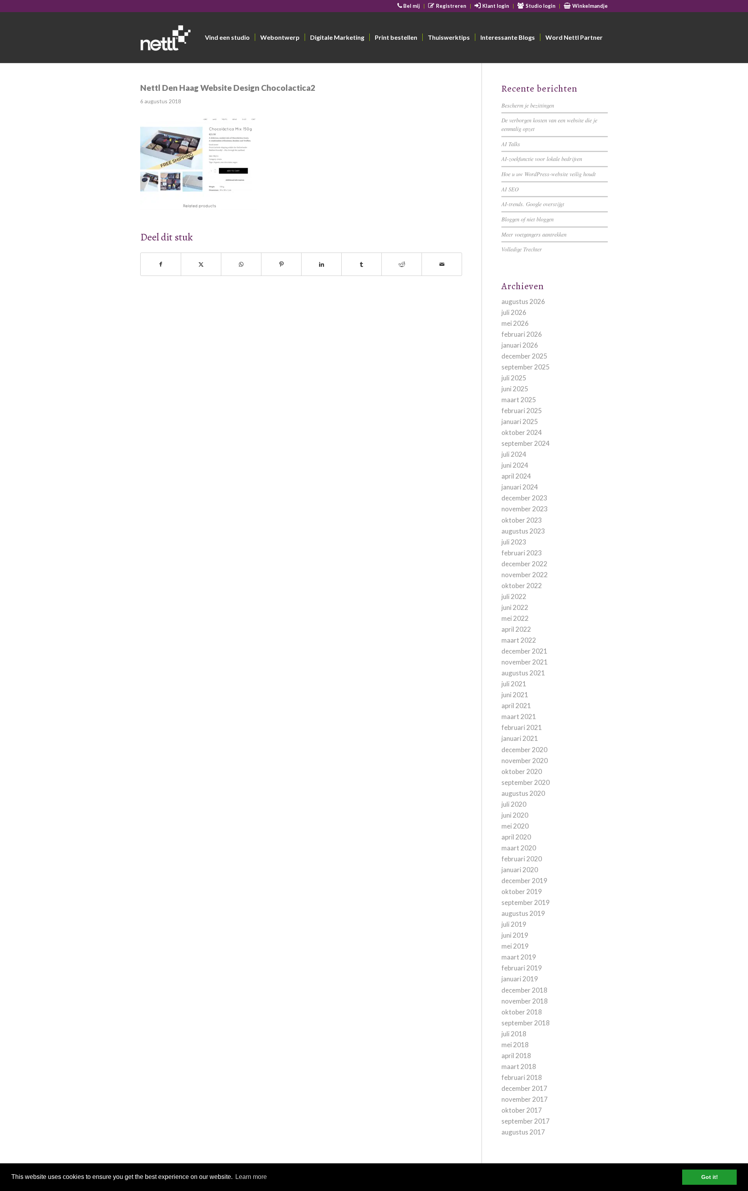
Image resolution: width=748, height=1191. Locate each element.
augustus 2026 (523, 301)
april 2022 (516, 629)
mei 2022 (515, 618)
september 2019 (525, 902)
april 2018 (516, 1055)
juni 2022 (514, 607)
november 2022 (524, 575)
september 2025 (525, 367)
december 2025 (524, 356)
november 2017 (524, 1099)
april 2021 (516, 706)
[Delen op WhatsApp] (241, 264)
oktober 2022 (521, 585)
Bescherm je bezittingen (527, 105)
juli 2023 (513, 542)
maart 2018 (518, 1066)
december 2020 (524, 750)
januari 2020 (519, 870)
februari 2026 (521, 334)
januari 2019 (519, 979)
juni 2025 (514, 389)
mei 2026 (515, 323)
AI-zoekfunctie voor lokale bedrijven (541, 159)
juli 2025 (513, 378)
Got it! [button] (709, 1177)
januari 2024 (519, 487)
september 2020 (525, 782)
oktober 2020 (521, 771)
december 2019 (524, 880)
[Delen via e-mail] (442, 264)
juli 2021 (513, 684)
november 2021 (524, 662)
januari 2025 (519, 421)
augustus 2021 (523, 673)
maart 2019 (518, 957)
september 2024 (525, 443)
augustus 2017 (523, 1132)
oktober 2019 (521, 891)
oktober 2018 (521, 1012)
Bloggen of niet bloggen (527, 219)
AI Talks (510, 144)
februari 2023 (521, 553)
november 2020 (524, 760)
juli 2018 (513, 1034)
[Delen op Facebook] (161, 264)
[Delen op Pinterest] (281, 264)
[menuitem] (409, 6)
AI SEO (510, 189)
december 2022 (524, 564)
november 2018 (524, 1001)
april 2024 (516, 476)
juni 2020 (514, 815)
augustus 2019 (523, 913)
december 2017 (524, 1088)
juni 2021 (514, 695)
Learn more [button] (251, 1176)
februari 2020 (521, 859)
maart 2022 (518, 640)
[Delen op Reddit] (402, 264)
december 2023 (524, 498)
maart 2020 (518, 848)
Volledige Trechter (521, 249)
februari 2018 (521, 1077)
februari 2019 (521, 968)
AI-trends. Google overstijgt (532, 204)
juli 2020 (513, 804)
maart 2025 (518, 400)
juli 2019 (513, 924)
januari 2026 (519, 345)
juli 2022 (513, 596)
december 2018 (524, 990)
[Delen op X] (201, 264)
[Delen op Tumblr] (361, 264)
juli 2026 (513, 312)
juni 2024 (514, 465)
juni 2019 (514, 935)
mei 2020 (515, 826)
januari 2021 (519, 738)
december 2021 (524, 651)
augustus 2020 (523, 793)
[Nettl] (195, 39)
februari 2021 (521, 727)
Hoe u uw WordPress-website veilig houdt (548, 174)
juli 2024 (513, 454)
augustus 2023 (523, 531)
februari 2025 (521, 410)
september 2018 (525, 1023)
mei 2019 (515, 946)
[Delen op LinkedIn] (321, 264)
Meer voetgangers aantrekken (533, 234)
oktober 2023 (521, 520)
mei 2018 (515, 1045)
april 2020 (516, 837)
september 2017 (525, 1121)
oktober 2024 (521, 432)
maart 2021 (518, 716)
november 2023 (524, 509)
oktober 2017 (521, 1110)
